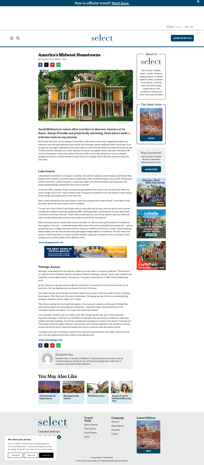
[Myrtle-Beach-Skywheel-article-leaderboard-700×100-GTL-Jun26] (85, 257)
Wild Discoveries (96, 395)
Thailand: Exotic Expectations (47, 397)
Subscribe (115, 429)
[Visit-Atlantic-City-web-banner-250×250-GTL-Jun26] (151, 269)
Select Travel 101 (91, 424)
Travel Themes (90, 432)
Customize (15, 455)
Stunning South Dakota (71, 397)
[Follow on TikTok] (59, 437)
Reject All (31, 455)
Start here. (120, 2)
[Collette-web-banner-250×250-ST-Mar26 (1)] (151, 238)
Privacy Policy (96, 457)
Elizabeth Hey (47, 59)
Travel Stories (90, 428)
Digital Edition (117, 425)
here (160, 94)
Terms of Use (108, 457)
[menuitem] (11, 38)
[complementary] (31, 448)
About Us (115, 421)
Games (87, 436)
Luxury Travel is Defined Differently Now (121, 398)
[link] (40, 65)
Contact (114, 433)
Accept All (46, 455)
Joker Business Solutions (119, 461)
